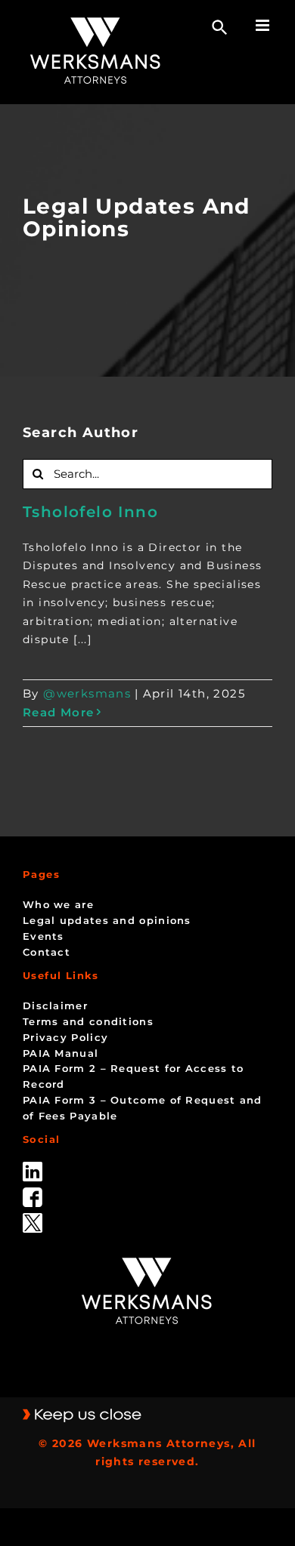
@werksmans (87, 693)
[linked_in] (32, 1167)
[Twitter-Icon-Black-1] (32, 1218)
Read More (59, 712)
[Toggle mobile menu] (264, 25)
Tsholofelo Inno (90, 512)
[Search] (219, 27)
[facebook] (32, 1193)
